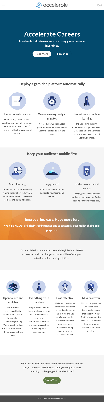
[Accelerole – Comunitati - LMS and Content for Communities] (52, 5)
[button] (3, 4)
